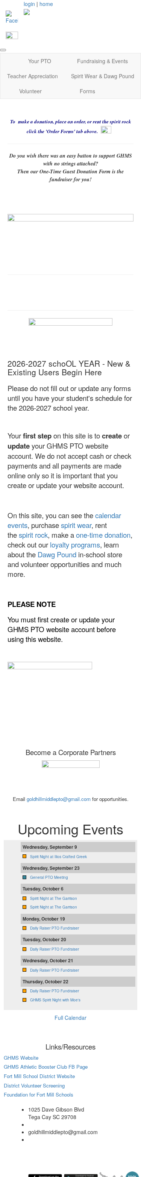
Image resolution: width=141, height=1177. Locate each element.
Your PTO (39, 61)
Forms (87, 91)
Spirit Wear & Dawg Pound (102, 76)
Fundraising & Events (102, 61)
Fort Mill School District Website (40, 1076)
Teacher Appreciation (32, 76)
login (29, 4)
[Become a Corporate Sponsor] (71, 777)
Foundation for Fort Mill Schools (38, 1094)
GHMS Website (21, 1057)
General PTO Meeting (49, 877)
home (46, 4)
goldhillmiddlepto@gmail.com (59, 798)
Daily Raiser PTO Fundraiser (54, 928)
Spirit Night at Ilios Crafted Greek (58, 856)
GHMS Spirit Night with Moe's (55, 1000)
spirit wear (76, 525)
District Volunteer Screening (34, 1085)
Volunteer (30, 91)
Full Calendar (70, 1017)
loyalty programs (74, 544)
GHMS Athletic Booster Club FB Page (46, 1066)
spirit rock (33, 535)
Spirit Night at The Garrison (53, 898)
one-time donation (103, 535)
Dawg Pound (57, 554)
